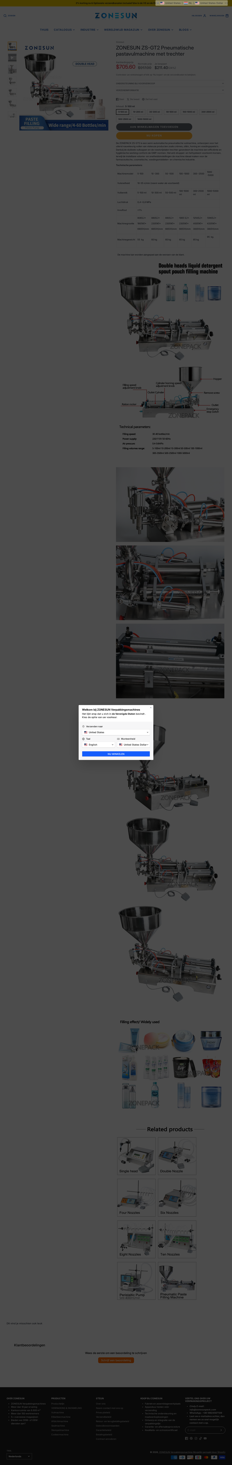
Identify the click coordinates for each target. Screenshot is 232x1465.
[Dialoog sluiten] (151, 707)
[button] (191, 3)
